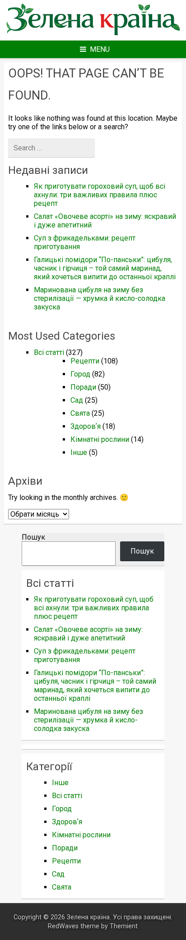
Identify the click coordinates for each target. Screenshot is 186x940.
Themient (124, 926)
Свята (80, 413)
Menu (100, 49)
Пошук (33, 537)
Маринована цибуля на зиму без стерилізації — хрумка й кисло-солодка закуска (99, 298)
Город (80, 374)
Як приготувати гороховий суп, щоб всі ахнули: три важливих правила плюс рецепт (99, 195)
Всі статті (49, 352)
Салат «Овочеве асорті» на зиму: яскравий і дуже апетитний (88, 633)
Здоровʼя (85, 426)
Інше (78, 452)
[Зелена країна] (93, 34)
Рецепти (84, 361)
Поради (83, 387)
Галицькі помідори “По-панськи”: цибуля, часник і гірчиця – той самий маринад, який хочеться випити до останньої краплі (105, 268)
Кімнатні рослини (99, 439)
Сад (76, 400)
